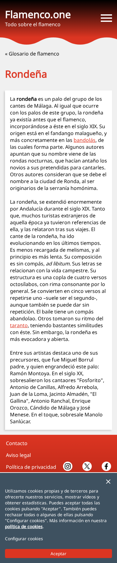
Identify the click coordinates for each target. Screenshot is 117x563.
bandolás (84, 140)
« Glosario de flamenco (32, 53)
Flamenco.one (38, 14)
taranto (19, 325)
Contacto (16, 443)
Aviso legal (18, 455)
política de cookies (24, 526)
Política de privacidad (31, 467)
